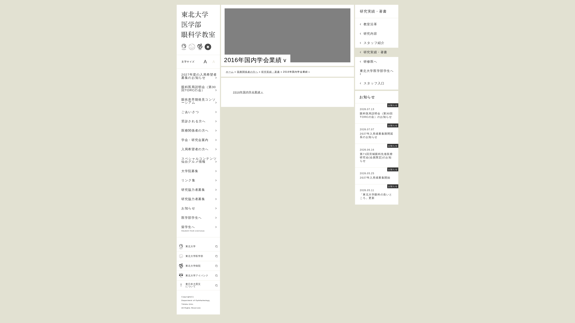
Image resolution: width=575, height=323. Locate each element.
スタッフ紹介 (374, 43)
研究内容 (370, 33)
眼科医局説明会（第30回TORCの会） (198, 88)
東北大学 (191, 246)
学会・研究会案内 (194, 140)
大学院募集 (189, 171)
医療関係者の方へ (195, 130)
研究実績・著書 (373, 11)
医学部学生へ (191, 217)
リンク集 (188, 180)
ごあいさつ (190, 112)
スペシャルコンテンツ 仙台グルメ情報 (200, 160)
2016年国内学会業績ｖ (248, 92)
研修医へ (370, 61)
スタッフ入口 (374, 83)
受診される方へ (193, 121)
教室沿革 (370, 24)
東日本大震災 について (190, 285)
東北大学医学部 (194, 256)
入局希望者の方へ (195, 149)
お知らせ (188, 208)
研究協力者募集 (193, 189)
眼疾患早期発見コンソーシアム (198, 101)
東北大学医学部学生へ (377, 71)
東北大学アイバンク (197, 275)
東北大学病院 (193, 266)
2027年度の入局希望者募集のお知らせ (199, 76)
